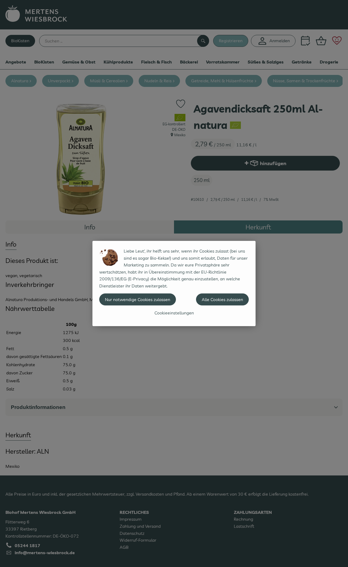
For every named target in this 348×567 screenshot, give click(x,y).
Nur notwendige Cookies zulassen (137, 299)
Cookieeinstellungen (174, 313)
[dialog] (174, 283)
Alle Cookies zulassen (222, 299)
